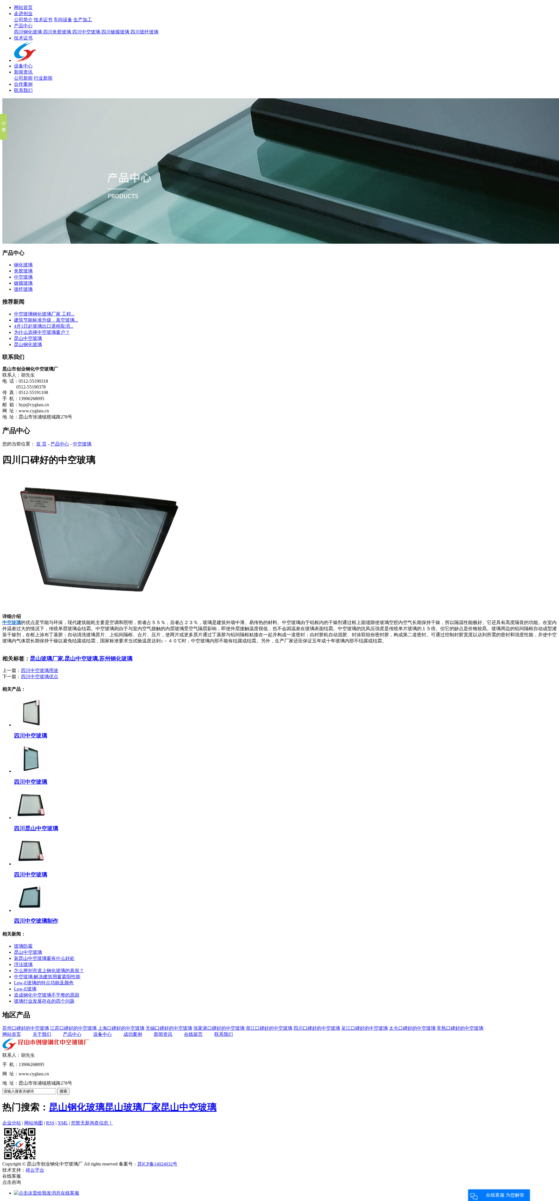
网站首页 (23, 7)
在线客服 (70, 1193)
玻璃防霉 (23, 946)
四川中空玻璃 (86, 31)
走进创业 (23, 13)
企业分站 (11, 1122)
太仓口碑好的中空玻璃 (412, 1028)
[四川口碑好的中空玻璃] (104, 612)
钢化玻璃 (23, 264)
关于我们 (42, 1034)
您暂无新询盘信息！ (92, 1122)
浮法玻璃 (23, 964)
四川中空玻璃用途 (39, 670)
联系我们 (23, 90)
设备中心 (23, 65)
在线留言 (193, 1034)
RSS (50, 1122)
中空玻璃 (23, 277)
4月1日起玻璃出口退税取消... (43, 326)
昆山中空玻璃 (28, 338)
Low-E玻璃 (25, 988)
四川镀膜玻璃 (115, 31)
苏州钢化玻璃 (115, 658)
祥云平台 (35, 1170)
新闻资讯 (23, 72)
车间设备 (63, 19)
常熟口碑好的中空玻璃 (460, 1028)
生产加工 (82, 19)
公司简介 (23, 19)
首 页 (41, 443)
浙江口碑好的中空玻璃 (269, 1028)
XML (63, 1122)
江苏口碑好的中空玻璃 (73, 1028)
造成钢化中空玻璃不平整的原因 (46, 994)
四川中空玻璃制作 (36, 921)
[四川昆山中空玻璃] (31, 817)
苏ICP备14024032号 (157, 1163)
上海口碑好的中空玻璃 (121, 1028)
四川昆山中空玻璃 (36, 828)
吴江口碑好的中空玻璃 (364, 1028)
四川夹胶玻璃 (57, 31)
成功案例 (132, 1034)
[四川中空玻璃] (31, 724)
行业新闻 (43, 78)
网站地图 (33, 1122)
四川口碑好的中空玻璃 (316, 1028)
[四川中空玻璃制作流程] (31, 910)
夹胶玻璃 (23, 270)
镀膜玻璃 (23, 283)
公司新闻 (23, 78)
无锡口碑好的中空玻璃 (169, 1028)
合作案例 (23, 84)
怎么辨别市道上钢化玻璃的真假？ (49, 970)
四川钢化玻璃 (28, 31)
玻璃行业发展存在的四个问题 (44, 1001)
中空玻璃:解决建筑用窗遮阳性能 (47, 976)
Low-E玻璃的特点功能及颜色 (44, 982)
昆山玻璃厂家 (46, 658)
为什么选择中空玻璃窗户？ (42, 332)
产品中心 (23, 25)
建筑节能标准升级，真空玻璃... (46, 320)
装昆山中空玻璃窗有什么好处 (44, 958)
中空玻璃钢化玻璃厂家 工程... (44, 313)
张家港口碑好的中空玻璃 (219, 1028)
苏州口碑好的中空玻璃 (25, 1028)
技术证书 (43, 19)
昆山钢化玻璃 (28, 344)
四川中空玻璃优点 (39, 676)
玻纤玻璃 (23, 289)
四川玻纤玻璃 (144, 31)
